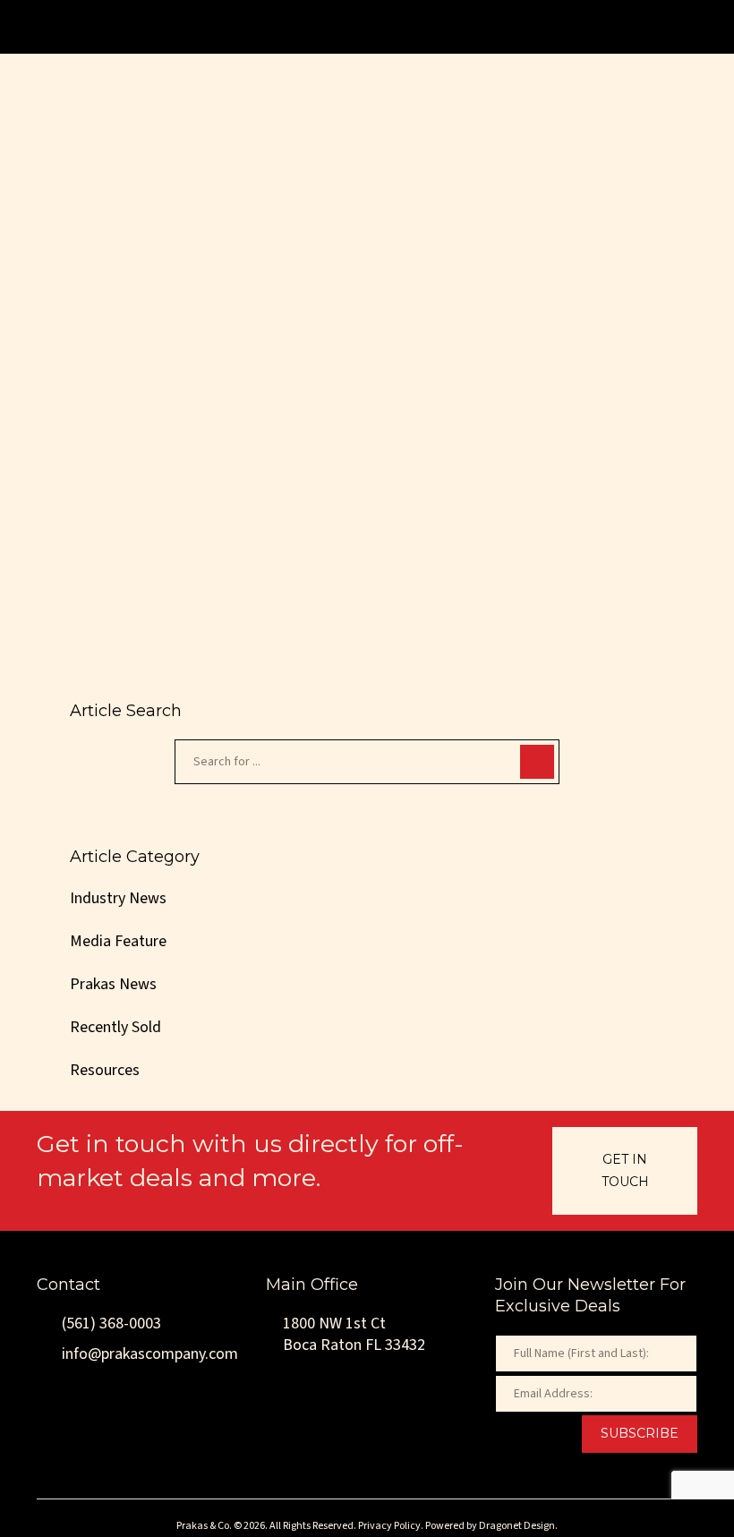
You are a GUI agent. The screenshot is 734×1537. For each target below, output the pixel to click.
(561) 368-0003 (109, 1323)
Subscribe (640, 1433)
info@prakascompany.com (148, 1354)
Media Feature (118, 941)
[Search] (537, 762)
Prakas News (113, 984)
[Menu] (681, 27)
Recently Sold (115, 1027)
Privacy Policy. (390, 1525)
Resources (105, 1070)
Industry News (149, 420)
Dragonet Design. (518, 1525)
